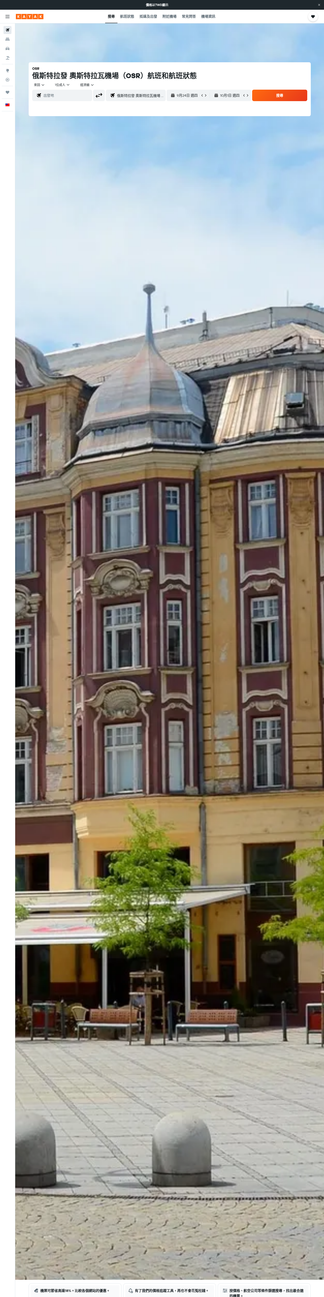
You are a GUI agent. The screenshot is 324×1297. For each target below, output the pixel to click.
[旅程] (7, 92)
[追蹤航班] (7, 79)
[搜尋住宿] (7, 39)
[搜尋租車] (7, 48)
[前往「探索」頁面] (7, 70)
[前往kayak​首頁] (29, 16)
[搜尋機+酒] (7, 57)
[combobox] (39, 85)
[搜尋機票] (7, 30)
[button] (319, 5)
